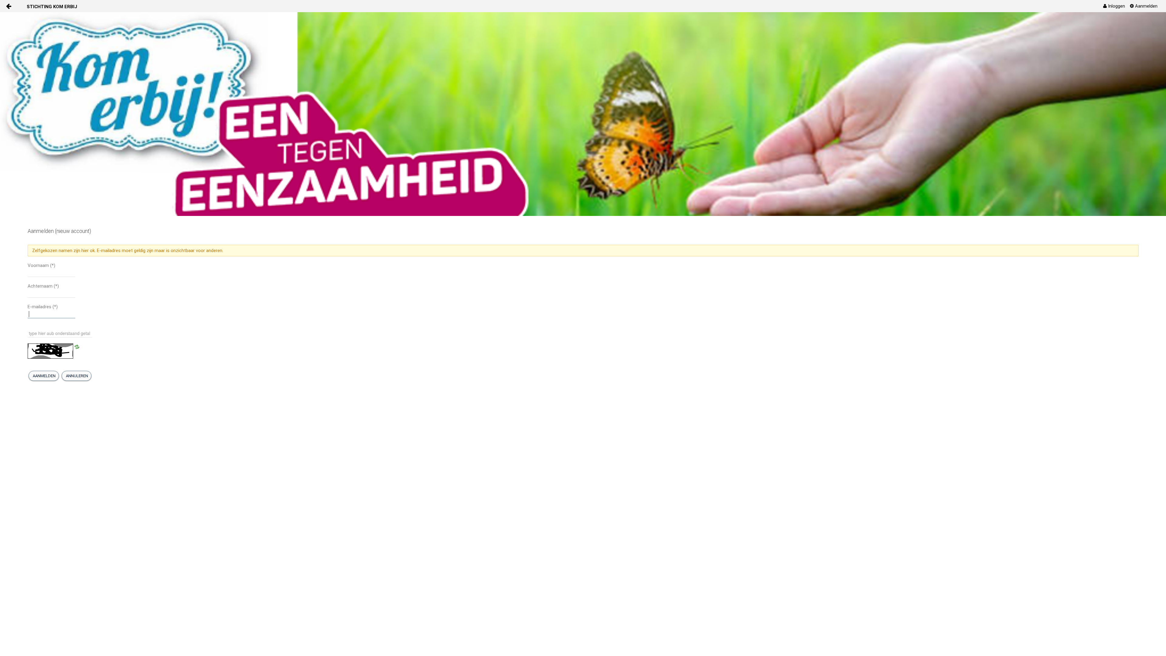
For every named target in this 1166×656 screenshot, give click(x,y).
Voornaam (41, 265)
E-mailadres (43, 306)
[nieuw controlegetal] (76, 346)
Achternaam (43, 286)
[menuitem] (1114, 6)
